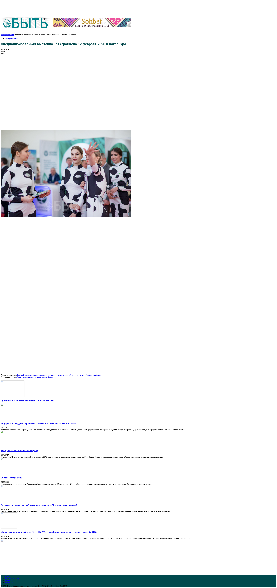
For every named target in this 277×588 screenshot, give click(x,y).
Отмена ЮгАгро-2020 (11, 478)
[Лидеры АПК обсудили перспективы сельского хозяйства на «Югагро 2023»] (9, 419)
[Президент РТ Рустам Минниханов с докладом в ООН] (12, 396)
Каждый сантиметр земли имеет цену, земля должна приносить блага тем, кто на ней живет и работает (59, 375)
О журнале (9, 576)
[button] (271, 31)
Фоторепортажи (7, 35)
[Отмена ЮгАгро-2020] (9, 474)
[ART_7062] (66, 216)
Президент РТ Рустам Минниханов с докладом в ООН (27, 400)
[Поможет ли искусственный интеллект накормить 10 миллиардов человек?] (9, 501)
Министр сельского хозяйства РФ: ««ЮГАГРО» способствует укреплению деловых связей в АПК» (49, 532)
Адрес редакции (12, 580)
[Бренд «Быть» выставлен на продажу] (9, 446)
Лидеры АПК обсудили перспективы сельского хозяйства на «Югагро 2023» (38, 423)
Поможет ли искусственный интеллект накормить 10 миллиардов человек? (39, 505)
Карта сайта (9, 582)
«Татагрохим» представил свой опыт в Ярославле (36, 377)
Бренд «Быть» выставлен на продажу (19, 450)
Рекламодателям (12, 578)
